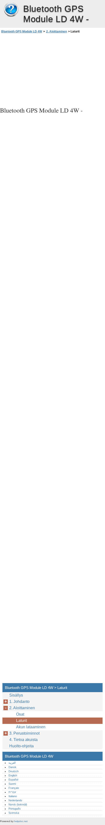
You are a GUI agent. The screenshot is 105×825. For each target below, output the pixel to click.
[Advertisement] (52, 69)
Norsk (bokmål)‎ (18, 804)
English (13, 775)
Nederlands (15, 800)
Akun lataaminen (30, 727)
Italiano (13, 796)
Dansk (12, 767)
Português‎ (15, 808)
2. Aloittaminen (56, 31)
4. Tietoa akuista (23, 740)
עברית (12, 792)
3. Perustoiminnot (24, 733)
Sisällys (16, 695)
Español (13, 779)
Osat (20, 714)
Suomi (12, 783)
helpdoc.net (21, 821)
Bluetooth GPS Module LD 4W (11, 9)
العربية (12, 762)
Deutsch (14, 771)
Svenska (14, 812)
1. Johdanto (19, 701)
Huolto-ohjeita (21, 746)
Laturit (21, 721)
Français (14, 787)
